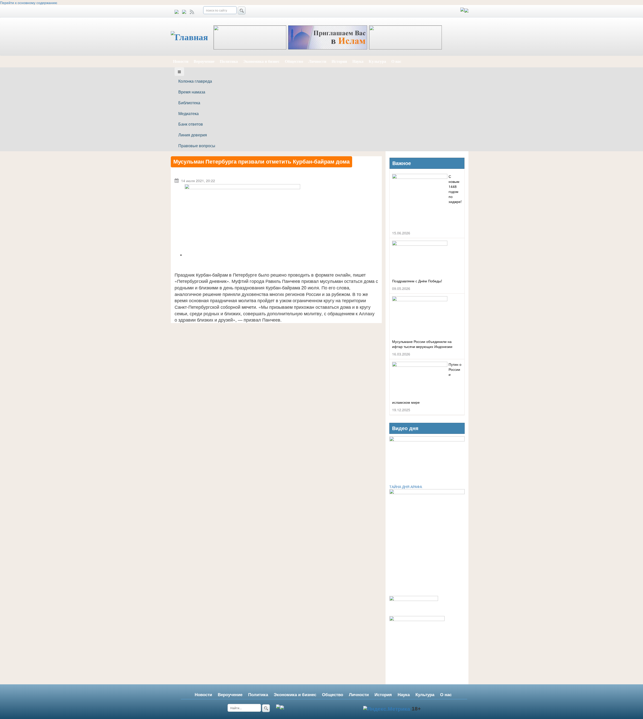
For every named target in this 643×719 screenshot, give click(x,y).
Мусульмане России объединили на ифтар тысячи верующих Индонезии (422, 344)
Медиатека (188, 113)
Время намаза (191, 92)
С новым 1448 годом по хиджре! (455, 189)
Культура (377, 61)
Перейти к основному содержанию (28, 2)
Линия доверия (192, 135)
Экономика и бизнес (261, 61)
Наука (357, 61)
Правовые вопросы (196, 145)
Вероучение (204, 61)
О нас (396, 61)
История (339, 61)
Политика (229, 61)
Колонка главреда (195, 81)
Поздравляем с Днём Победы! (417, 280)
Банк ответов (190, 124)
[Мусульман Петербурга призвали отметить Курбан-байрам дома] (242, 220)
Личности (317, 61)
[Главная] (192, 37)
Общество (294, 61)
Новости (180, 61)
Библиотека (189, 103)
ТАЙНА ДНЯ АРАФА (405, 486)
